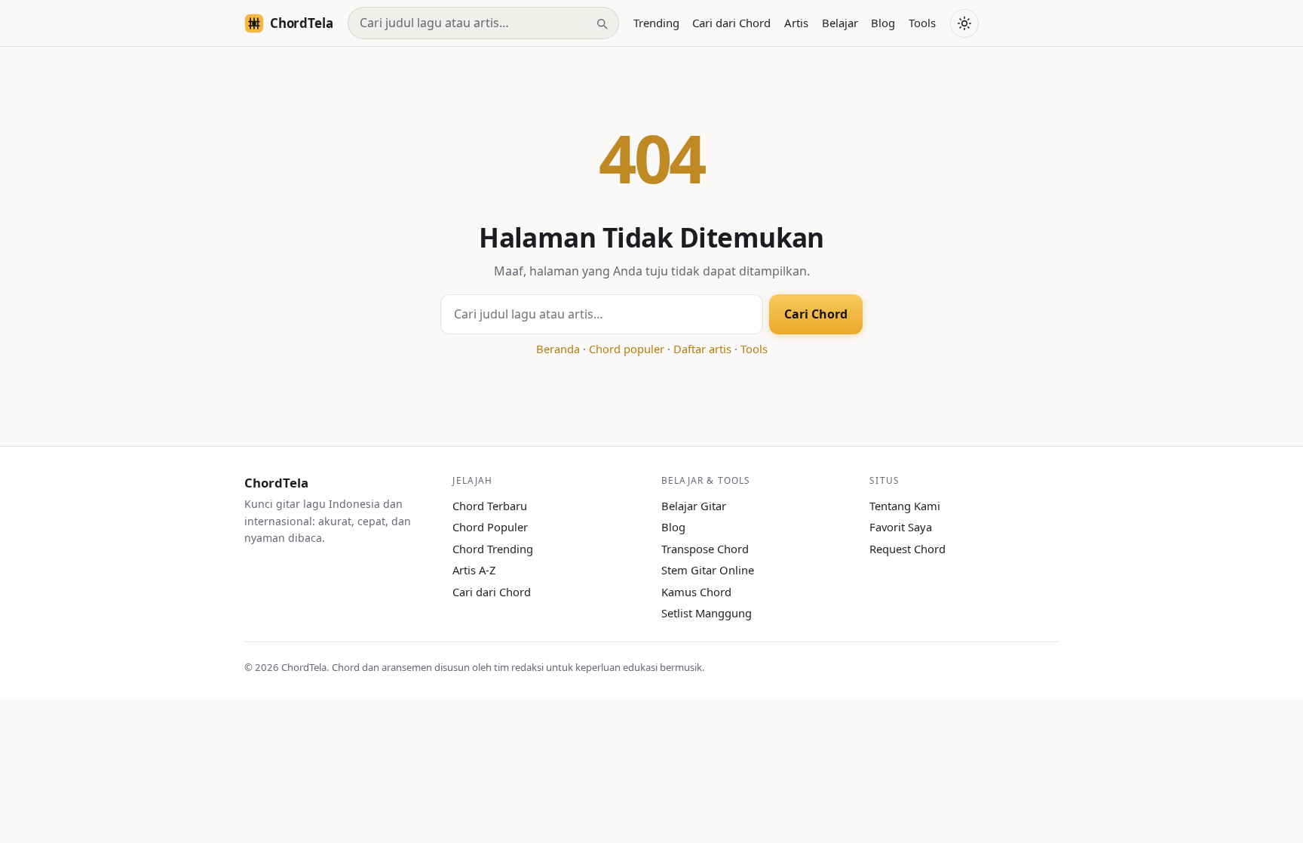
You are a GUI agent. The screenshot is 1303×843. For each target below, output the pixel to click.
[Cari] (601, 23)
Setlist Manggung (706, 612)
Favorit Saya (900, 526)
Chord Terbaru (489, 505)
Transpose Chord (705, 548)
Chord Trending (492, 548)
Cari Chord (816, 314)
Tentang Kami (904, 505)
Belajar (840, 22)
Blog (883, 22)
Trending (656, 22)
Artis (796, 22)
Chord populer (626, 348)
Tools (922, 22)
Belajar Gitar (693, 505)
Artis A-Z (473, 569)
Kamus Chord (696, 591)
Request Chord (907, 548)
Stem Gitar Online (707, 569)
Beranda (558, 348)
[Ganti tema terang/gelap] (964, 23)
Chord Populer (490, 526)
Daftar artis (702, 348)
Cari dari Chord (731, 22)
